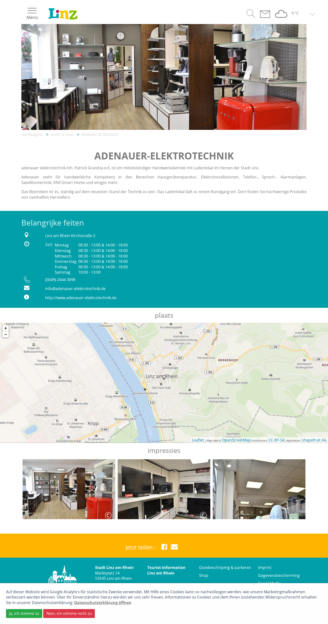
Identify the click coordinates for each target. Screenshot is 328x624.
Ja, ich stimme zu (24, 613)
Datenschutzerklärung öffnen (102, 602)
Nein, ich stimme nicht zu (69, 613)
